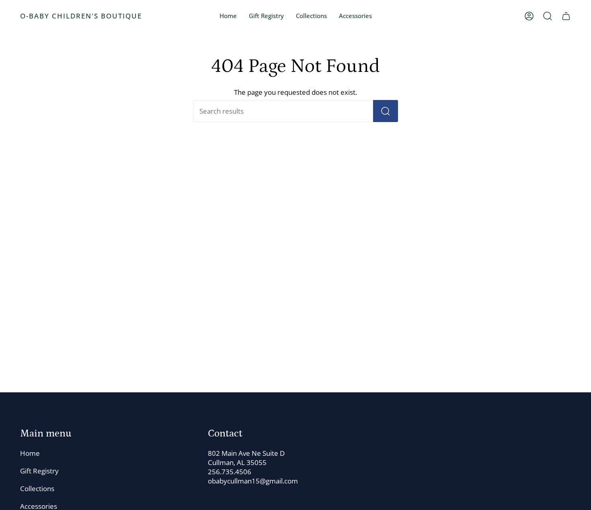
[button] (311, 16)
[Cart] (566, 16)
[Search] (385, 111)
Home (30, 453)
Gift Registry (39, 470)
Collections (37, 488)
